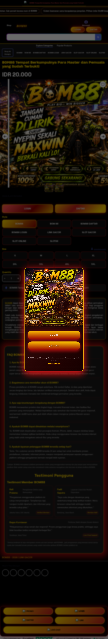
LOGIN (54, 335)
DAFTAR (54, 346)
